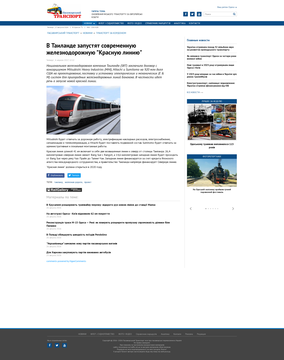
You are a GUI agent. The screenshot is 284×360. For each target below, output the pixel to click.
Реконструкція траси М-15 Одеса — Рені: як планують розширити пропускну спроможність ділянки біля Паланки (108, 224)
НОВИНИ (88, 23)
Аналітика (179, 23)
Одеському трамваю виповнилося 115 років (212, 145)
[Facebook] (185, 14)
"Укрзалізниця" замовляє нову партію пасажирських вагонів (81, 243)
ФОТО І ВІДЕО (134, 23)
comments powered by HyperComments (66, 261)
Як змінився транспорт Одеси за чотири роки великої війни (211, 57)
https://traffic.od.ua (64, 10)
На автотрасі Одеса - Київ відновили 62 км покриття (78, 213)
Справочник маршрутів (157, 23)
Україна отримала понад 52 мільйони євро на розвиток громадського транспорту (210, 48)
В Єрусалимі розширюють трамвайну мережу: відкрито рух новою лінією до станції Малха (100, 204)
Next (233, 208)
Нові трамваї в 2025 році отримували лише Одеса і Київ (210, 66)
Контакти (194, 23)
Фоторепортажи (212, 156)
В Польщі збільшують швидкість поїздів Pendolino (76, 234)
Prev (190, 208)
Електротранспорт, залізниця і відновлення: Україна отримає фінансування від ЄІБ (211, 84)
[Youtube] (199, 14)
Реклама (189, 334)
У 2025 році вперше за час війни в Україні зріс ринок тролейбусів (212, 75)
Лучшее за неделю (212, 101)
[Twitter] (192, 14)
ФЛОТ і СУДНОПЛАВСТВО (111, 23)
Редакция (201, 334)
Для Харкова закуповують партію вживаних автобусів (78, 252)
